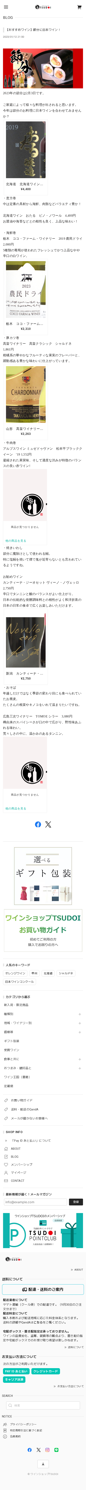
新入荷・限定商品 (16, 1005)
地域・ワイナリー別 (18, 1023)
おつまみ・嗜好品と (18, 1068)
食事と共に (11, 1059)
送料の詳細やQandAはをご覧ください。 (35, 1322)
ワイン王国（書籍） (18, 1077)
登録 (76, 1201)
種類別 (8, 1014)
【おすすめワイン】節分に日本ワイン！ (33, 30)
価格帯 (8, 1032)
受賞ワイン (11, 1050)
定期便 (8, 1086)
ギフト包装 (11, 1041)
